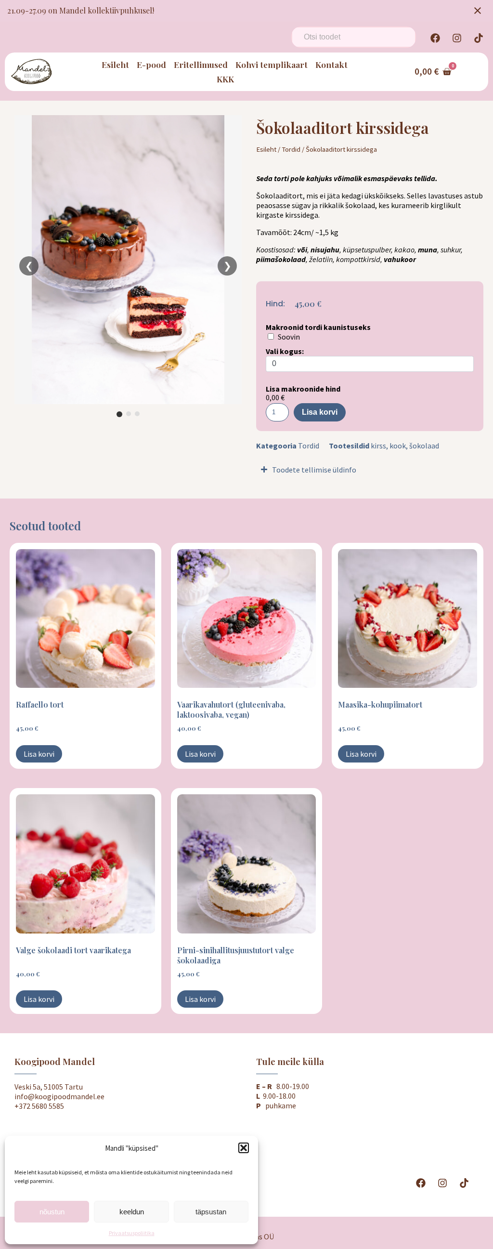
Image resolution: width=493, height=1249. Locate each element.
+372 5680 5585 (39, 1106)
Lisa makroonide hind (303, 389)
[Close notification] (477, 10)
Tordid (291, 149)
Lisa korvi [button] (39, 754)
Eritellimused (201, 64)
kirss (378, 445)
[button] (243, 1148)
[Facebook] (435, 38)
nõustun (52, 1212)
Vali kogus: (285, 351)
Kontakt (331, 64)
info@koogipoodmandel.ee (59, 1096)
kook (397, 445)
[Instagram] (457, 38)
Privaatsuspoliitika (132, 1232)
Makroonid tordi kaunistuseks (318, 327)
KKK (225, 78)
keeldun (131, 1212)
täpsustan (210, 1212)
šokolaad (424, 445)
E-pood (151, 64)
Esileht (115, 64)
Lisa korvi (319, 412)
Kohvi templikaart (271, 64)
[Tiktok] (478, 38)
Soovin (289, 337)
